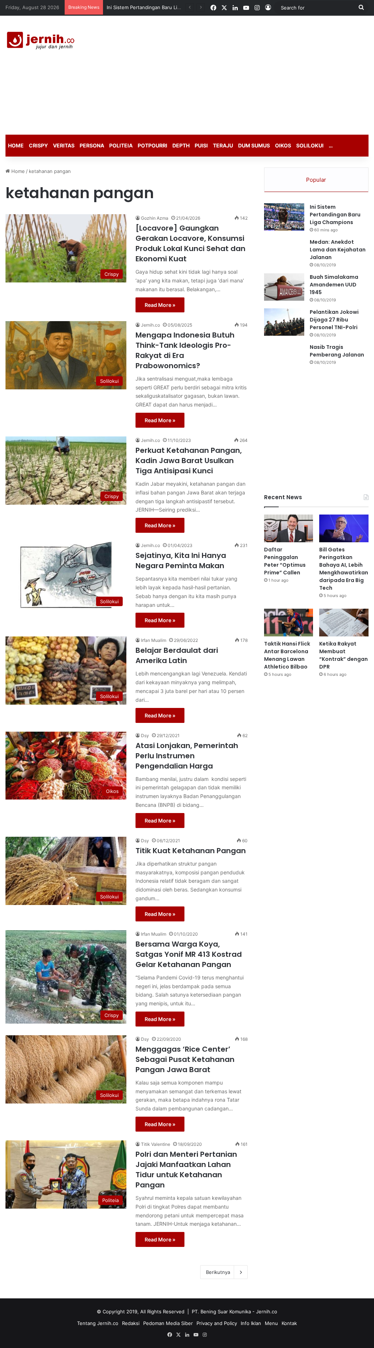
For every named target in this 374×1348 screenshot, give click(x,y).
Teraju (223, 145)
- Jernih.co (264, 1311)
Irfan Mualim (153, 640)
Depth (181, 145)
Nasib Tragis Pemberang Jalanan (337, 350)
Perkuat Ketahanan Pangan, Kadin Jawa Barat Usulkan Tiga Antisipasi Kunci (189, 460)
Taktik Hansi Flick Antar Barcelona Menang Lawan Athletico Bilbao (287, 655)
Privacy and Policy (216, 1323)
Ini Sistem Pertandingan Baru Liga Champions (335, 214)
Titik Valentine (155, 1144)
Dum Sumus (254, 145)
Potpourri (152, 145)
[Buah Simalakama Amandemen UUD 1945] (284, 287)
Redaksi (131, 1323)
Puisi (201, 145)
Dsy (145, 735)
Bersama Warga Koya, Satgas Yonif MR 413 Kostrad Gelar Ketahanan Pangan (189, 954)
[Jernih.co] (42, 41)
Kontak (289, 1323)
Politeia (121, 145)
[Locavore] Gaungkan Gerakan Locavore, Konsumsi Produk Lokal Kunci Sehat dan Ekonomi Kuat (190, 243)
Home (16, 145)
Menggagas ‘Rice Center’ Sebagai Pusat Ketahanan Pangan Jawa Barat (185, 1059)
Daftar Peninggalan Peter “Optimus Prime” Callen (162, 7)
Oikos (283, 145)
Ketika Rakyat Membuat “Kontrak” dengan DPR (343, 655)
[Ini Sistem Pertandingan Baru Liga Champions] (284, 217)
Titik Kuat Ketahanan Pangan (191, 851)
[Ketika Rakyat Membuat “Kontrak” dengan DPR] (344, 622)
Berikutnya (218, 1272)
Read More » (160, 305)
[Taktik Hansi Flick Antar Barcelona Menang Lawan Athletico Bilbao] (288, 622)
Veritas (64, 145)
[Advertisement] (252, 74)
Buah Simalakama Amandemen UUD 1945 (334, 284)
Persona (92, 145)
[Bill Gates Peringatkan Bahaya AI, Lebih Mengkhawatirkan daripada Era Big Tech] (344, 528)
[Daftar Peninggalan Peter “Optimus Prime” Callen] (288, 528)
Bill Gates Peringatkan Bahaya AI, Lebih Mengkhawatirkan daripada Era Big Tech (343, 569)
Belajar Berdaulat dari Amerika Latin (177, 655)
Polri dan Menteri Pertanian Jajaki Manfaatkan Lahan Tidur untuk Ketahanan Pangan (186, 1169)
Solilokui (310, 145)
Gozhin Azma (154, 218)
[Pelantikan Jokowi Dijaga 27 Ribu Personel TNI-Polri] (284, 322)
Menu (271, 1323)
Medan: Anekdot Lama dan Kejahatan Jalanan (338, 249)
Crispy (38, 145)
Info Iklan (251, 1323)
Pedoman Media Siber (168, 1323)
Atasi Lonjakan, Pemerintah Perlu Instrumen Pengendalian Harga (187, 755)
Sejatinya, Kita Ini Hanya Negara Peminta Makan (181, 560)
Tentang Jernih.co (97, 1323)
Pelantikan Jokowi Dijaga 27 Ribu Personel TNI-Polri (334, 319)
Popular (316, 179)
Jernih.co (150, 325)
